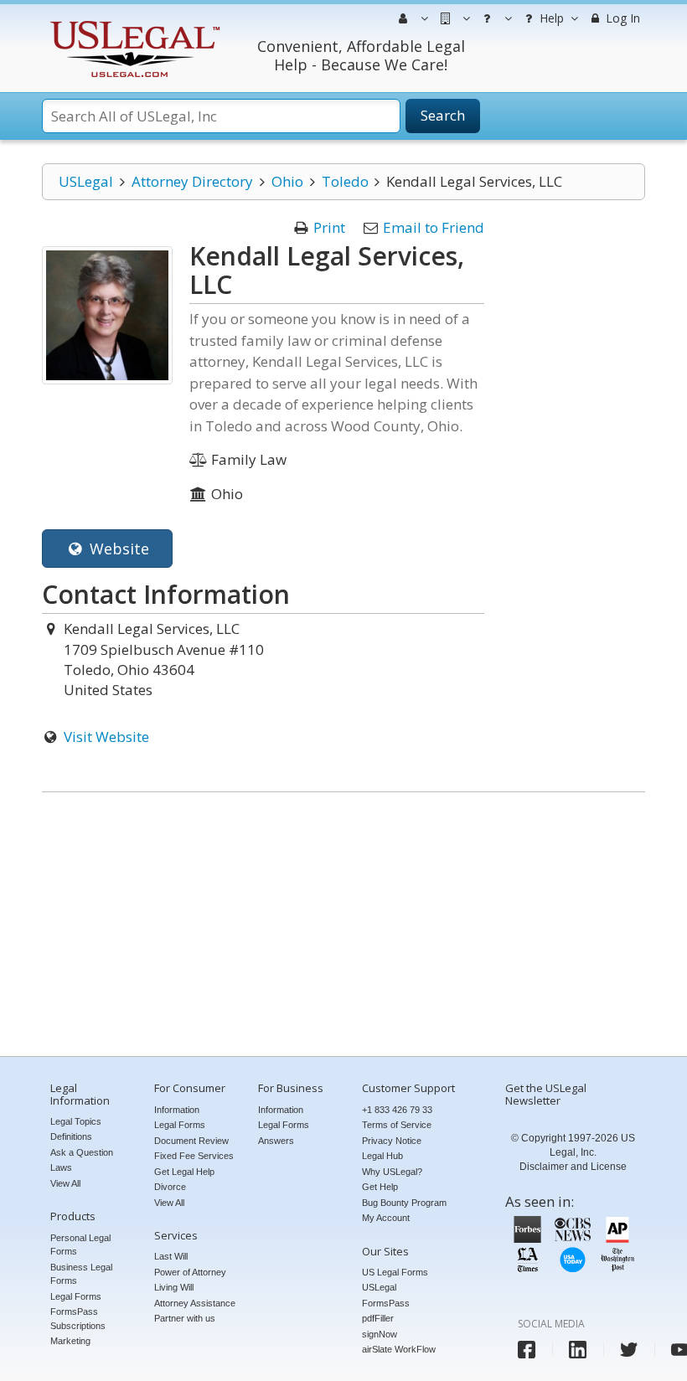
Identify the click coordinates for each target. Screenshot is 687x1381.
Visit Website (106, 736)
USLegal (86, 181)
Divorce (170, 1187)
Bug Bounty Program (404, 1203)
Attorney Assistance (194, 1303)
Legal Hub (382, 1156)
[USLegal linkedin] (577, 1349)
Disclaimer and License (573, 1166)
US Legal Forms (395, 1272)
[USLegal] (133, 23)
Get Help (380, 1187)
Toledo (345, 181)
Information (176, 1110)
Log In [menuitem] (621, 18)
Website (117, 548)
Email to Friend (433, 227)
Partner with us (184, 1318)
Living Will (174, 1287)
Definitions (71, 1136)
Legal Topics (75, 1121)
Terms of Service (396, 1125)
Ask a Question (81, 1152)
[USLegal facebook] (526, 1349)
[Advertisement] (343, 926)
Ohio (287, 181)
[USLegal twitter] (629, 1349)
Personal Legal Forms (80, 1245)
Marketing (70, 1341)
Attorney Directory (192, 181)
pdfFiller (378, 1318)
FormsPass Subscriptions (78, 1318)
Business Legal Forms (81, 1274)
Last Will (171, 1256)
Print (329, 227)
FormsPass (386, 1303)
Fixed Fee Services (194, 1156)
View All (65, 1183)
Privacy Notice (391, 1141)
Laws (61, 1167)
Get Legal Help (184, 1172)
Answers (276, 1141)
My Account (386, 1218)
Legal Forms (75, 1296)
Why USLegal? (392, 1172)
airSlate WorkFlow (399, 1349)
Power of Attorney (190, 1272)
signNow (379, 1334)
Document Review (191, 1141)
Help (550, 18)
